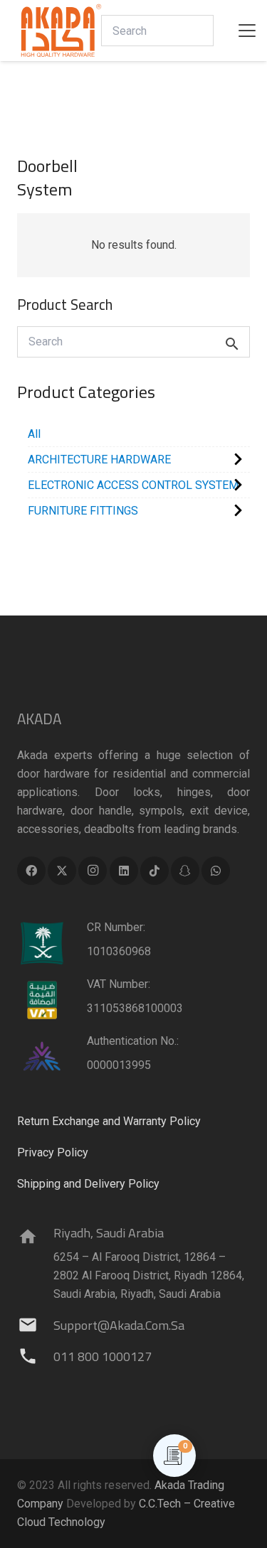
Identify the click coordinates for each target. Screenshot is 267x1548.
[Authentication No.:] (52, 1057)
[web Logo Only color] (61, 30)
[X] (62, 870)
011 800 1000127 (102, 1356)
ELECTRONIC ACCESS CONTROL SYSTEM (133, 485)
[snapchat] (185, 870)
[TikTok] (154, 870)
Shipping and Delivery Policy (88, 1183)
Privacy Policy (52, 1152)
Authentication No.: (133, 1041)
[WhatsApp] (215, 870)
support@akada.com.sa (118, 1325)
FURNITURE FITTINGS (83, 510)
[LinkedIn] (124, 870)
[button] (247, 30)
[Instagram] (92, 870)
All (34, 434)
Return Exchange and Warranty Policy (109, 1121)
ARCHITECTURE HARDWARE (99, 459)
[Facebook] (31, 870)
